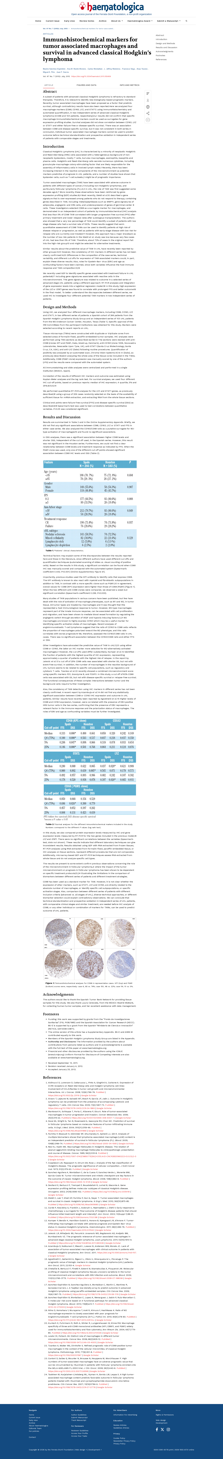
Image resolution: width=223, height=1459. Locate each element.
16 (79, 268)
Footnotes (160, 55)
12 (58, 252)
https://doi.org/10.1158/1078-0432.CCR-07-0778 (71, 1387)
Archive (102, 21)
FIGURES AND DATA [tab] (86, 85)
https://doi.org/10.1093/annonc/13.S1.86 (78, 1217)
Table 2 (75, 422)
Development (161, 1423)
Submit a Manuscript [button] (168, 21)
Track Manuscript (78, 1420)
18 (104, 286)
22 (76, 671)
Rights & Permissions (165, 1415)
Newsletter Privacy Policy (124, 1441)
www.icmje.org (56, 1054)
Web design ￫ (81, 1450)
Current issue (34, 1417)
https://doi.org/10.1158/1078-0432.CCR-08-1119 (96, 1294)
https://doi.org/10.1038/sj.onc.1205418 (111, 1191)
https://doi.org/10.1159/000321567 (65, 1355)
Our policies (34, 1431)
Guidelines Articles (121, 1428)
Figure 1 (130, 587)
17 (54, 276)
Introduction (161, 39)
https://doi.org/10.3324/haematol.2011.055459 (91, 76)
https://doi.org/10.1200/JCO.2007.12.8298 (68, 1371)
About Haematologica (38, 1426)
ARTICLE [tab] (48, 85)
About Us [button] (116, 21)
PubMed (100, 1092)
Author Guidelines (78, 1415)
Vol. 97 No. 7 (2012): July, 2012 (55, 28)
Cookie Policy (119, 1438)
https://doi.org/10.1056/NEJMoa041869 (67, 1131)
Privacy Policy (119, 1444)
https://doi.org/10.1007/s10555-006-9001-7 (93, 1118)
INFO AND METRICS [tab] (129, 85)
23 (76, 873)
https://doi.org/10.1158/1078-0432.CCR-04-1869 (71, 1108)
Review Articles (119, 1425)
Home (38, 21)
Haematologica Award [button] (139, 21)
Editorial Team (35, 1428)
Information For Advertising (125, 1415)
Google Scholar (89, 1095)
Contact (32, 1437)
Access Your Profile (79, 1433)
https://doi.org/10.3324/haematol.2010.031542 (71, 1230)
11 (84, 234)
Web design (161, 1420)
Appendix (130, 1038)
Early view (69, 21)
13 (60, 252)
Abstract (160, 35)
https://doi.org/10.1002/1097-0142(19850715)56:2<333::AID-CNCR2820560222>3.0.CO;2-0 (92, 1156)
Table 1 (103, 321)
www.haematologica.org (94, 1048)
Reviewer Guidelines (79, 1431)
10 (109, 195)
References (161, 59)
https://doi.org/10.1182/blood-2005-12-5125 (69, 1182)
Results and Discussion (166, 47)
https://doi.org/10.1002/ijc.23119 (63, 1095)
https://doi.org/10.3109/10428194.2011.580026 (81, 1243)
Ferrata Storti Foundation (62, 1450)
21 (122, 617)
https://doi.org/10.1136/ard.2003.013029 (81, 1333)
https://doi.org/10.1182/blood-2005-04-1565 (95, 1143)
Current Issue (52, 21)
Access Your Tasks (79, 1436)
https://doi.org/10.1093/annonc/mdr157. (116, 1252)
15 (65, 255)
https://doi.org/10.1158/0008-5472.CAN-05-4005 (72, 1342)
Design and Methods (165, 43)
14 (62, 255)
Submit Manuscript (79, 1417)
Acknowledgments (164, 51)
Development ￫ (95, 1450)
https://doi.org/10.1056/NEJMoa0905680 (78, 1204)
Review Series (86, 21)
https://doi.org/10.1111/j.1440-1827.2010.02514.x (71, 1320)
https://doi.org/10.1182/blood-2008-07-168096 (100, 1278)
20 (115, 583)
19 (76, 432)
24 (79, 873)
